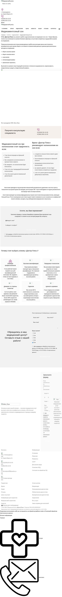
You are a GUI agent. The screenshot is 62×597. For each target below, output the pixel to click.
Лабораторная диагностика (39, 492)
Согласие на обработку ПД (39, 470)
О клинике (35, 453)
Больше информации (6, 515)
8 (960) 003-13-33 (6, 20)
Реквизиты (35, 459)
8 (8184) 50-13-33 (6, 18)
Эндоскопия (15, 35)
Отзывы (3, 492)
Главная (3, 35)
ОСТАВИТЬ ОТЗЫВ (45, 310)
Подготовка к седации (31, 201)
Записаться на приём (51, 372)
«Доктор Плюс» (20, 507)
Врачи (3, 486)
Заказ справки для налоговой (40, 503)
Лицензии (35, 456)
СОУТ (33, 461)
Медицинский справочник (8, 500)
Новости (3, 503)
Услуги (9, 35)
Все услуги (35, 500)
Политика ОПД (36, 467)
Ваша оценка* (36, 330)
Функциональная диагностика (40, 495)
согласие (10, 234)
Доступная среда (37, 464)
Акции (3, 489)
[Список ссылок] (15, 467)
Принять (15, 515)
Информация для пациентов (9, 497)
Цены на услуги (5, 495)
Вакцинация (35, 486)
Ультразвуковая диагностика (40, 489)
